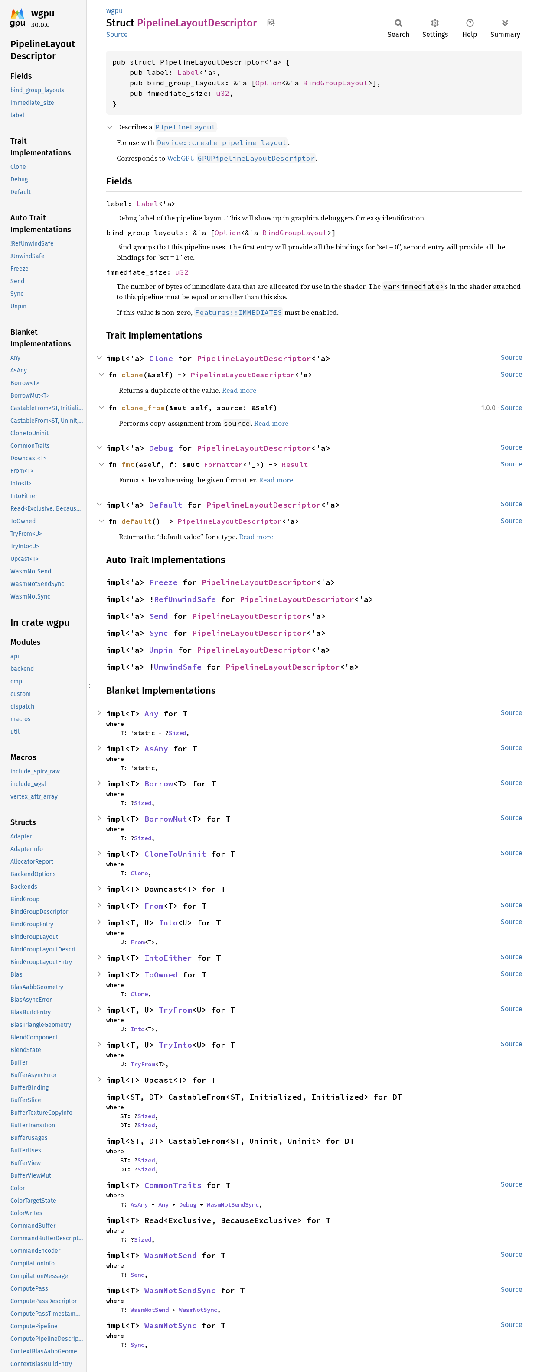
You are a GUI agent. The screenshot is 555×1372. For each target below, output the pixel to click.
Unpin (161, 650)
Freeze (163, 582)
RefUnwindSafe (185, 599)
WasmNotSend (170, 1255)
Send (158, 616)
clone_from (143, 407)
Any (151, 713)
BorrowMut (165, 819)
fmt (127, 464)
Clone (161, 358)
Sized (177, 733)
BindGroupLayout (335, 82)
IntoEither (168, 958)
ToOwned (161, 975)
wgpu (43, 13)
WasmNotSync (198, 1310)
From (153, 906)
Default (166, 505)
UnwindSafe (178, 667)
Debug (161, 448)
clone (132, 374)
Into (168, 923)
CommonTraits (173, 1185)
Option (268, 82)
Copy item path (271, 22)
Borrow (158, 784)
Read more (239, 390)
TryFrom (175, 1010)
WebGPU (241, 158)
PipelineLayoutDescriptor (254, 358)
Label (188, 72)
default (136, 521)
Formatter (223, 464)
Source (117, 34)
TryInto (175, 1045)
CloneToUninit (175, 854)
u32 (222, 93)
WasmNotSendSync (233, 1204)
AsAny (156, 749)
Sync (158, 633)
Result (295, 464)
